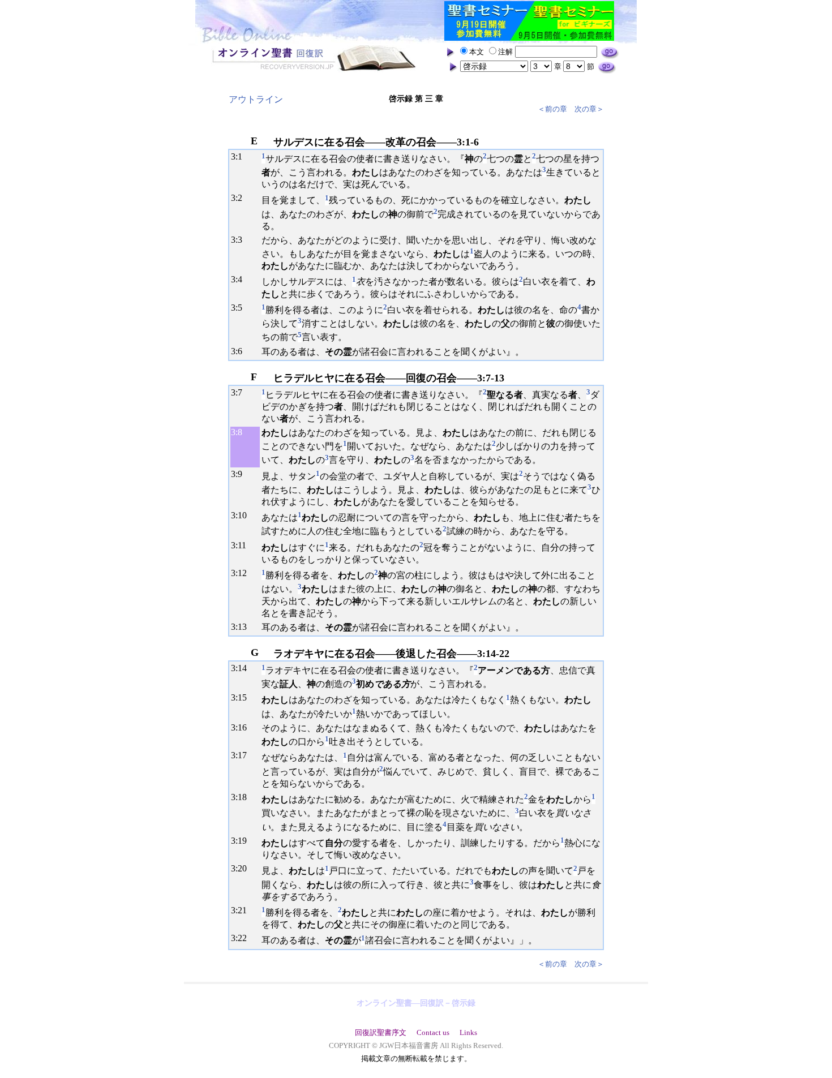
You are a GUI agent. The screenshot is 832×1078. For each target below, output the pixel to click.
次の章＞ (589, 109)
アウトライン (256, 99)
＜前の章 (552, 109)
